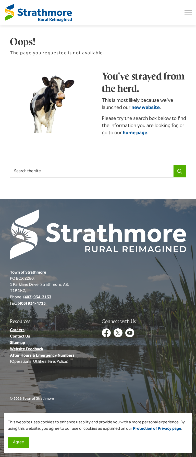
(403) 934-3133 (37, 297)
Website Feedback (26, 349)
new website (145, 108)
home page (135, 133)
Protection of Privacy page (157, 429)
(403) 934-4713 (32, 304)
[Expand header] (188, 12)
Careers (17, 330)
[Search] (179, 171)
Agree (18, 442)
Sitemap (17, 343)
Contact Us (20, 336)
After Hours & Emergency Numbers (42, 356)
